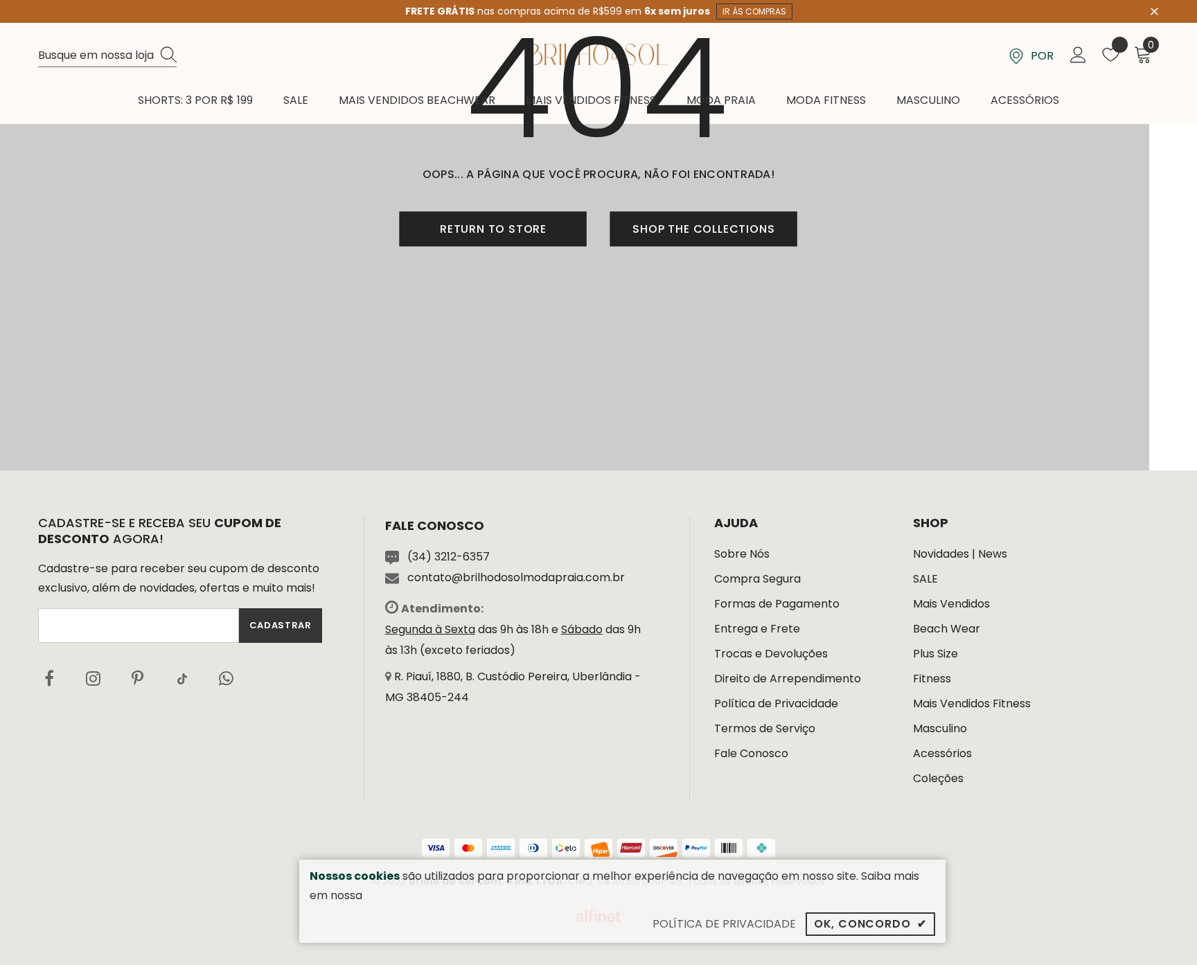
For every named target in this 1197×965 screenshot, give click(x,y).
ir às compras (754, 11)
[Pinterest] (138, 678)
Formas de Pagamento (777, 604)
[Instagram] (93, 678)
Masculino (940, 728)
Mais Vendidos (951, 604)
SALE (925, 579)
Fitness (932, 679)
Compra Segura (757, 579)
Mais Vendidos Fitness (972, 703)
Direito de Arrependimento (787, 679)
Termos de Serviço (764, 728)
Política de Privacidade (776, 703)
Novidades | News (960, 554)
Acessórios (942, 753)
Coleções (938, 778)
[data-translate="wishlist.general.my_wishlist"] (1111, 58)
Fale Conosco (751, 753)
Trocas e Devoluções (771, 654)
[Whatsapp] (226, 678)
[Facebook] (49, 678)
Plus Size (935, 654)
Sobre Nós (742, 554)
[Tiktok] (182, 678)
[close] (1154, 10)
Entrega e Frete (757, 629)
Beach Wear (946, 629)
